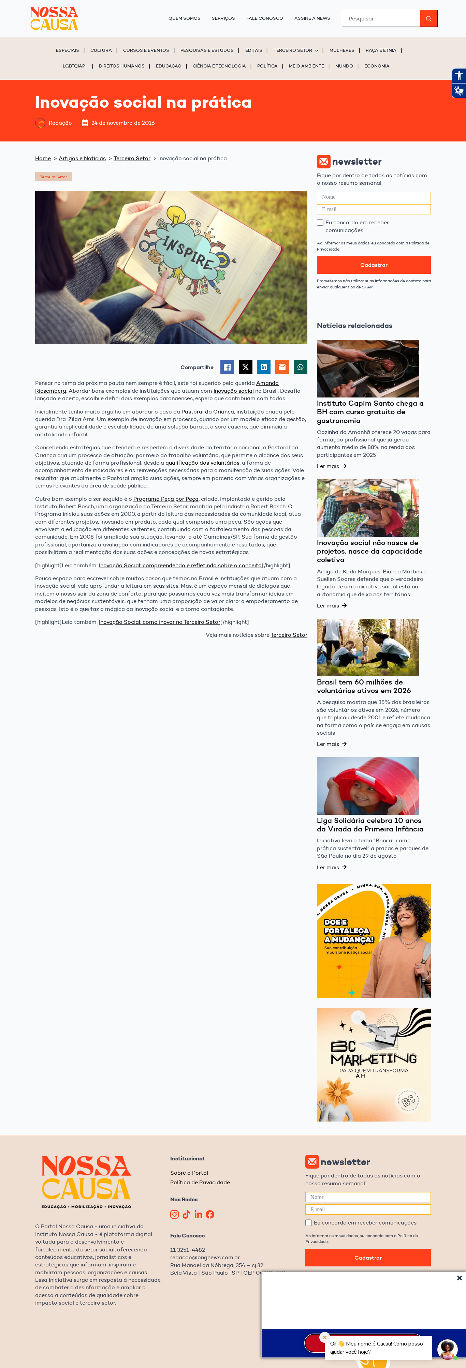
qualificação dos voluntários (202, 463)
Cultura (101, 50)
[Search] (428, 18)
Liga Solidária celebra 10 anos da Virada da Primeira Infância (370, 824)
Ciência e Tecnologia (219, 66)
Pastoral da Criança (207, 411)
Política (267, 66)
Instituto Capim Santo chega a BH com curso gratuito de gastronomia (370, 412)
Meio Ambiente (306, 66)
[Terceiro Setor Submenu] (317, 50)
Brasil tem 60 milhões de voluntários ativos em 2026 (364, 686)
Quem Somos (185, 18)
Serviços (223, 18)
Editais (253, 50)
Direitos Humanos (122, 66)
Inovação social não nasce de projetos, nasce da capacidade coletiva (370, 551)
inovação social (234, 391)
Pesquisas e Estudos (207, 50)
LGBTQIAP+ (75, 66)
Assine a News (312, 18)
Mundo (344, 66)
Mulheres (342, 50)
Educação (168, 66)
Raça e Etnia (381, 50)
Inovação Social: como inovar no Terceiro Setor (159, 622)
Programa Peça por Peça (166, 499)
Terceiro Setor (293, 50)
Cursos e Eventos (146, 50)
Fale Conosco (264, 18)
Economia (377, 66)
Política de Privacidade (200, 1182)
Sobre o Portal (189, 1173)
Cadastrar (374, 264)
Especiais (67, 50)
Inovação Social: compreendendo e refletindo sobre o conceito (180, 565)
